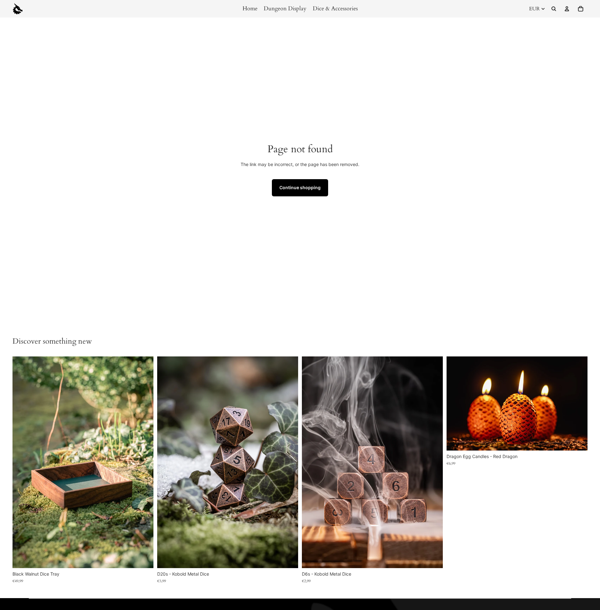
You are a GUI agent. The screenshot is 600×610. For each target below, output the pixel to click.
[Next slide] (144, 462)
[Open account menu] (567, 9)
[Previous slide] (21, 462)
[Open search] (554, 9)
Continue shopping (300, 187)
